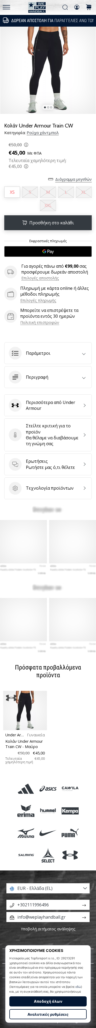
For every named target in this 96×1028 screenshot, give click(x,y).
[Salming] (26, 855)
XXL (48, 205)
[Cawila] (70, 789)
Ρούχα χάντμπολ (43, 132)
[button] (48, 353)
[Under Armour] (70, 855)
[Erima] (26, 811)
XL (83, 192)
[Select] (48, 855)
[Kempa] (70, 811)
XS (12, 192)
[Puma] (70, 833)
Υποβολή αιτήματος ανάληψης (48, 928)
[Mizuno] (26, 833)
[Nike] (48, 833)
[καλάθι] (88, 7)
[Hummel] (48, 811)
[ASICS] (48, 789)
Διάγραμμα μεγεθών (73, 179)
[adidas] (26, 789)
